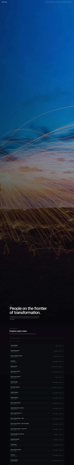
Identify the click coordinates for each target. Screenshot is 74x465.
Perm (14, 341)
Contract (18, 341)
